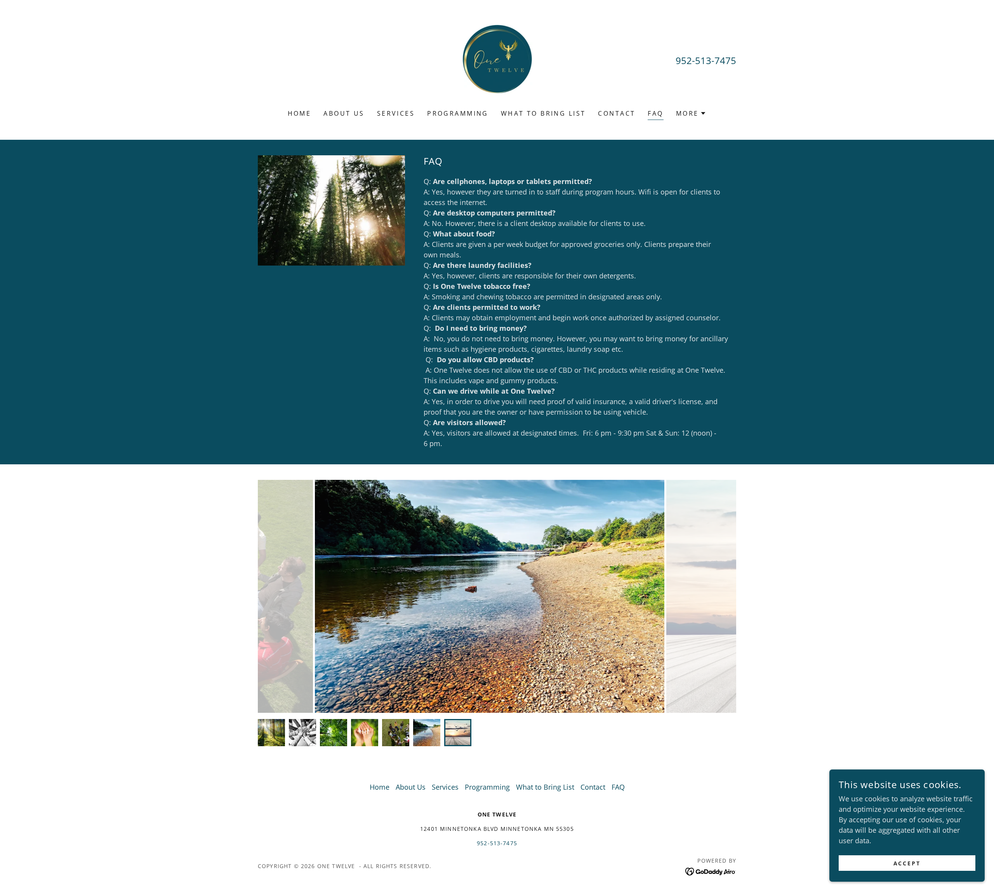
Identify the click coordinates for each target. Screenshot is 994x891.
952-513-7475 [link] (706, 60)
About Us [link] (343, 113)
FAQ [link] (655, 113)
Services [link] (396, 113)
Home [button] (379, 787)
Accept (907, 863)
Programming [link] (457, 113)
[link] (497, 59)
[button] (691, 113)
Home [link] (299, 113)
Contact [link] (616, 113)
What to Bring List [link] (543, 113)
